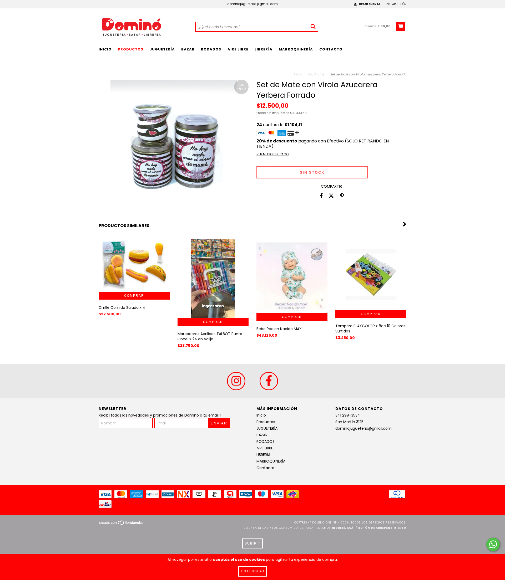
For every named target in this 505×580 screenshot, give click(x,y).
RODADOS (211, 49)
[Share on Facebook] (321, 195)
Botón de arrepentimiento (382, 528)
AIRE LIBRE (238, 49)
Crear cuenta (369, 4)
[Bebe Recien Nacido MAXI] (291, 276)
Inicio (105, 49)
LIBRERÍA (263, 49)
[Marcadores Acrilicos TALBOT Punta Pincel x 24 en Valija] (213, 302)
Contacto (330, 49)
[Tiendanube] (122, 524)
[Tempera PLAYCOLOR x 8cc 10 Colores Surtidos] (370, 274)
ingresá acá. (343, 528)
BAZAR (188, 49)
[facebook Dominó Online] (269, 381)
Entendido (252, 571)
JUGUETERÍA (162, 49)
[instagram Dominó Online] (236, 381)
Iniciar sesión (396, 4)
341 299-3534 (347, 415)
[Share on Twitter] (331, 195)
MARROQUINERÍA (296, 49)
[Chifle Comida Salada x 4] (134, 265)
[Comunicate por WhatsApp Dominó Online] (493, 544)
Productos (130, 49)
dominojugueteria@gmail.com (252, 4)
